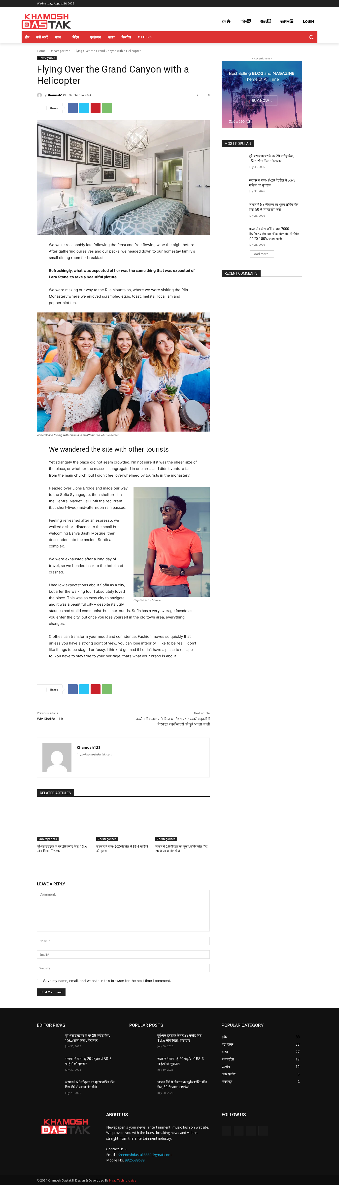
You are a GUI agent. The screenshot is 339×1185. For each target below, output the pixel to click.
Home (41, 51)
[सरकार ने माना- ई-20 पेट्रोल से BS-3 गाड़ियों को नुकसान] (123, 822)
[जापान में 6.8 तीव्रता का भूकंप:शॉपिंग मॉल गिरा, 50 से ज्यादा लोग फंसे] (182, 822)
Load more (260, 254)
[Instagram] (285, 3)
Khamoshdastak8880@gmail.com (144, 1154)
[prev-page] (40, 863)
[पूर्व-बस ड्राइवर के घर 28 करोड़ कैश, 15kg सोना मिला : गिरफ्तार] (64, 822)
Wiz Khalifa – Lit (50, 719)
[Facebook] (278, 3)
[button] (311, 37)
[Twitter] (292, 3)
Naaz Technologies (122, 1180)
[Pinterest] (96, 108)
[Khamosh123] (40, 95)
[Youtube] (299, 3)
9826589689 (135, 1160)
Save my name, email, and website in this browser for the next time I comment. (107, 981)
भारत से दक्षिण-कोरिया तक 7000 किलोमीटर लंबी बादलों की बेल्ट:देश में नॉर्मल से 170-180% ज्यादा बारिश (274, 233)
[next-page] (48, 863)
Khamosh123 (56, 95)
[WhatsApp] (107, 108)
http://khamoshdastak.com (94, 754)
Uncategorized (60, 51)
